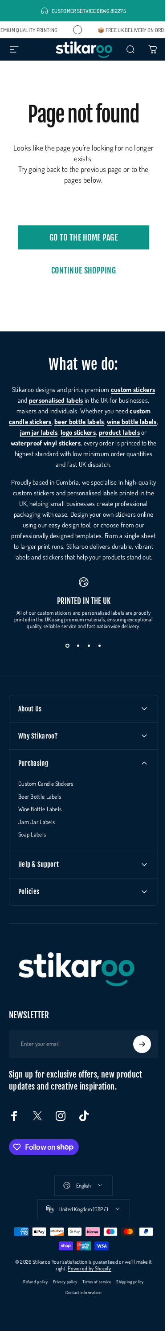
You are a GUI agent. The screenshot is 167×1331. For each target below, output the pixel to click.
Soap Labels (32, 845)
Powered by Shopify (86, 1279)
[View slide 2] (74, 656)
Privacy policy (62, 1292)
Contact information (80, 1303)
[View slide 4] (96, 656)
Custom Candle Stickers (45, 794)
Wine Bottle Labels (39, 819)
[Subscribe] (135, 1055)
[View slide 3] (85, 656)
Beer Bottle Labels (39, 807)
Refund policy (32, 1292)
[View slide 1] (64, 656)
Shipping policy (127, 1292)
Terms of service (93, 1292)
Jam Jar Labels (36, 832)
